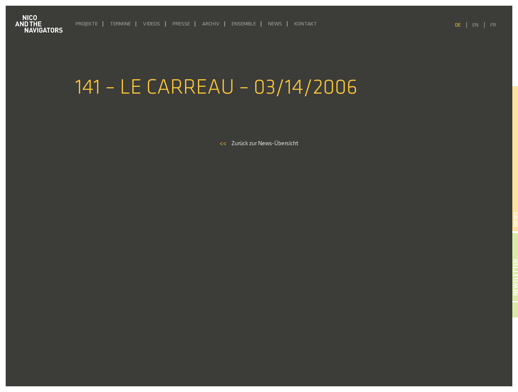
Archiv (211, 24)
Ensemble (244, 24)
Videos (151, 24)
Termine (120, 24)
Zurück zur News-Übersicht (259, 144)
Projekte (86, 24)
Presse (181, 24)
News (275, 24)
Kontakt (305, 24)
